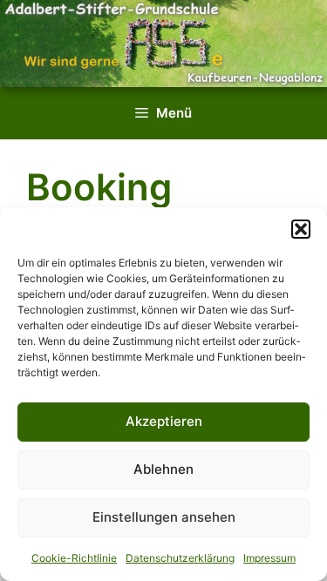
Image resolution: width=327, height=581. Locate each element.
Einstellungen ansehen (163, 517)
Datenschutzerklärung (180, 557)
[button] (301, 229)
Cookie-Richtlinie (74, 557)
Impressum (269, 557)
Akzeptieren (164, 421)
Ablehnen (163, 469)
